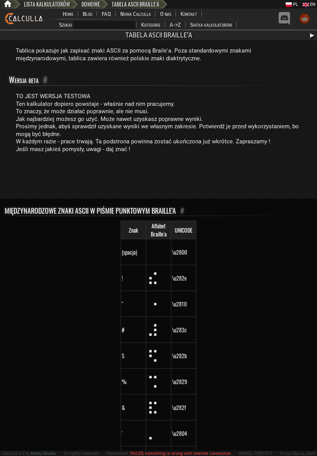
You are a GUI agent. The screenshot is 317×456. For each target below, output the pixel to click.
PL (295, 4)
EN (312, 4)
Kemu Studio (43, 453)
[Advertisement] (158, 177)
